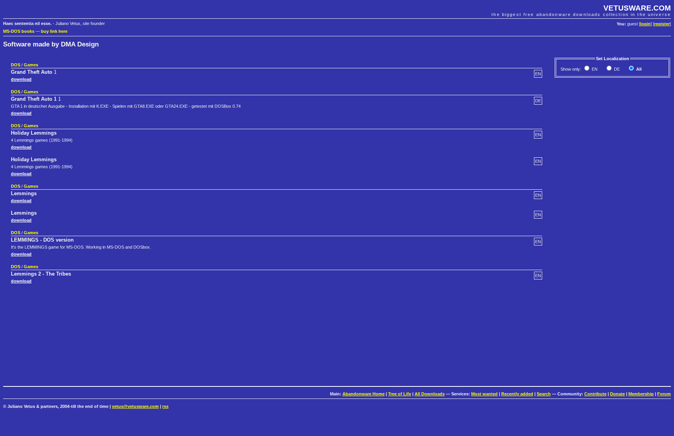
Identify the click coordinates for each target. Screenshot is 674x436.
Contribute (595, 394)
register (662, 23)
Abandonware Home (363, 394)
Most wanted (484, 394)
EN (594, 69)
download (21, 79)
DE (616, 69)
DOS (15, 64)
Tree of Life (399, 394)
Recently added (517, 394)
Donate (617, 394)
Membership (641, 394)
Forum (664, 394)
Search (544, 394)
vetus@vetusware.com (135, 406)
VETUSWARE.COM (637, 8)
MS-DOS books (18, 31)
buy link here (54, 31)
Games (31, 64)
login (645, 23)
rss (165, 406)
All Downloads (430, 394)
